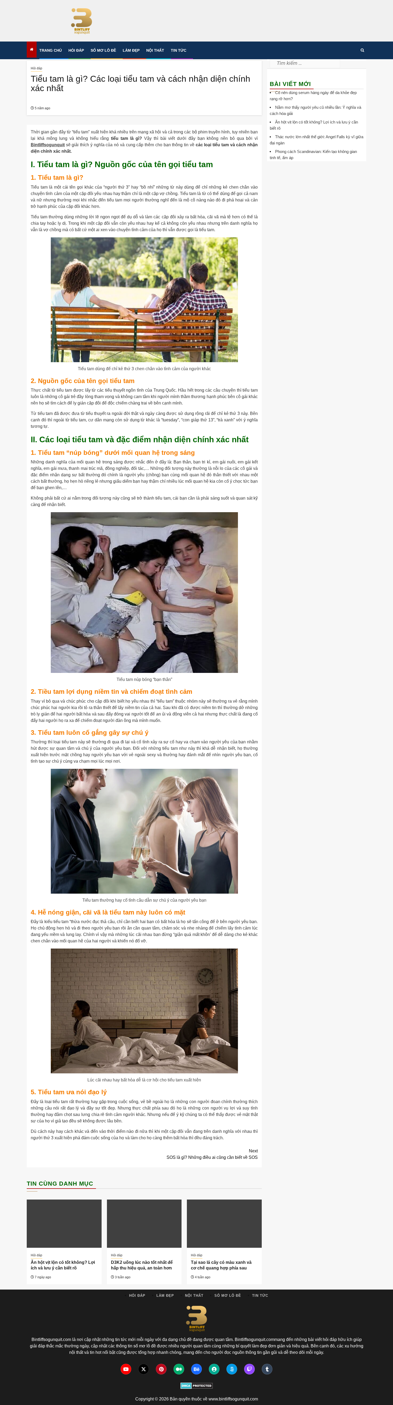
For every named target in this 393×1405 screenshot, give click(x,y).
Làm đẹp (131, 50)
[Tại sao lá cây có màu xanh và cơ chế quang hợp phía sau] (224, 1224)
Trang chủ (50, 50)
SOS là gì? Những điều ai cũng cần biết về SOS (212, 1154)
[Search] (362, 50)
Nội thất (155, 50)
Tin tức (178, 50)
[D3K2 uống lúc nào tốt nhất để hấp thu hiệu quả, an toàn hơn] (144, 1224)
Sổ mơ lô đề (103, 50)
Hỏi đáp (76, 50)
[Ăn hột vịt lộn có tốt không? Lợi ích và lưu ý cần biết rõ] (64, 1224)
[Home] (31, 49)
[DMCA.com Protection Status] (196, 1385)
